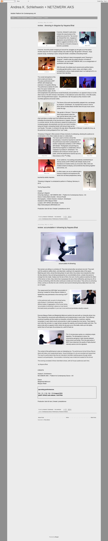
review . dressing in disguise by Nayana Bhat (56, 25)
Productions (39, 17)
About (13, 17)
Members (31, 17)
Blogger (57, 537)
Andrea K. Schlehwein (22, 17)
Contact (46, 17)
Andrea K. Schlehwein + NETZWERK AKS (42, 7)
